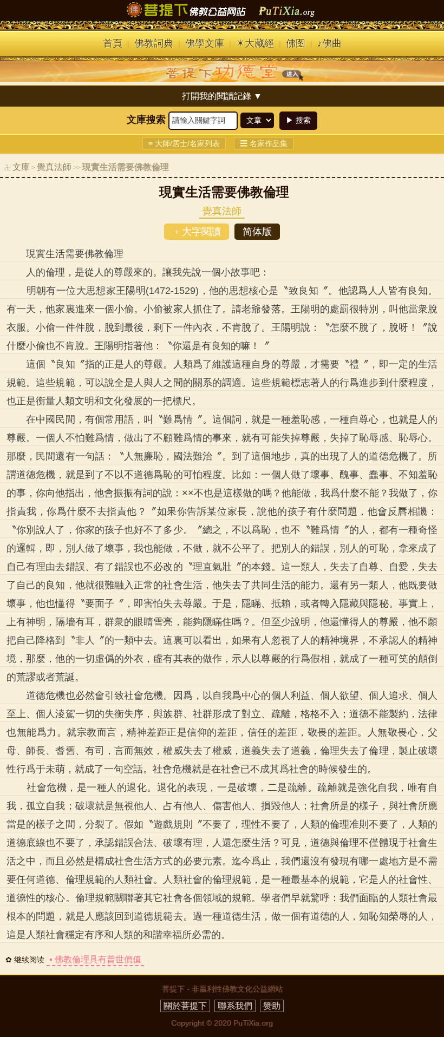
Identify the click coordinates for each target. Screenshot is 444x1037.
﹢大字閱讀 (196, 231)
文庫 (21, 167)
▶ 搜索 (298, 120)
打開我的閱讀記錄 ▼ (222, 96)
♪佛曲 (329, 43)
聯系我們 (235, 1005)
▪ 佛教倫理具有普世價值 (95, 959)
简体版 (257, 231)
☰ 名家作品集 (264, 143)
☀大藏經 (255, 43)
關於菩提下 (185, 1005)
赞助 (271, 1005)
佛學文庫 (204, 43)
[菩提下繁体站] (222, 17)
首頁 (112, 43)
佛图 (295, 43)
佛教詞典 (153, 43)
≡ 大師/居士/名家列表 (184, 143)
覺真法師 (54, 167)
